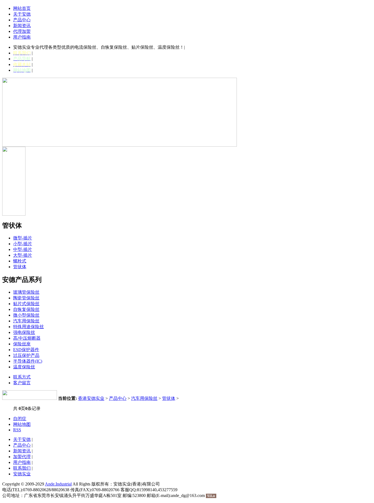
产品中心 (22, 20)
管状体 (168, 398)
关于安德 (22, 14)
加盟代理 (22, 456)
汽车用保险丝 (144, 398)
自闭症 (19, 418)
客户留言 (22, 382)
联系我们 (22, 468)
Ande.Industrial (58, 484)
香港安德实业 (91, 398)
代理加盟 (22, 31)
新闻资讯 (22, 25)
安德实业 (22, 474)
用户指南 (22, 37)
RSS (17, 429)
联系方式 (22, 377)
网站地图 (22, 424)
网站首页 (22, 8)
